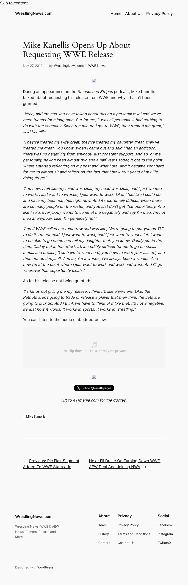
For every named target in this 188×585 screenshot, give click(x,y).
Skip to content (14, 3)
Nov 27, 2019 (33, 66)
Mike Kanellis (35, 416)
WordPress (45, 567)
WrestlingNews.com (34, 13)
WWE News (96, 66)
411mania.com (86, 400)
